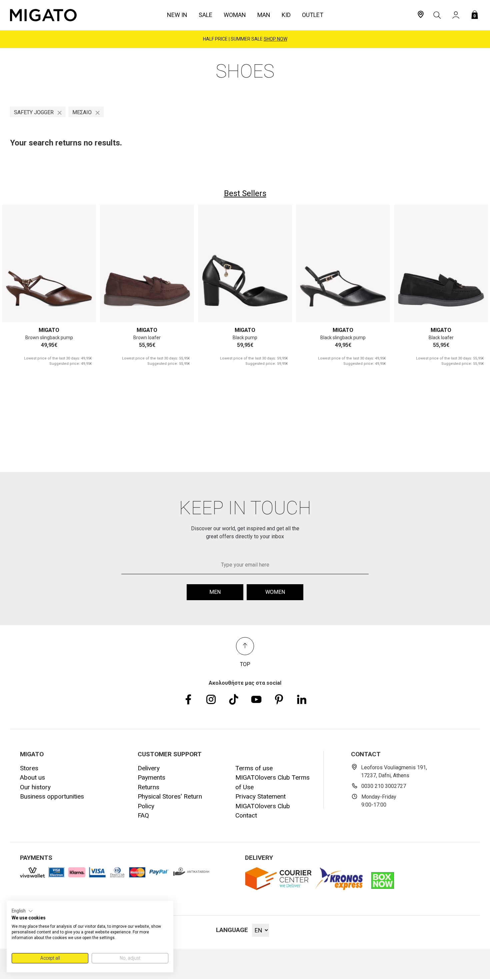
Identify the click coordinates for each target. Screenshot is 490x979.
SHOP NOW (275, 39)
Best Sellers (245, 193)
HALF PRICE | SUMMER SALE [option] (245, 39)
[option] (49, 289)
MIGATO (49, 330)
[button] (22, 911)
